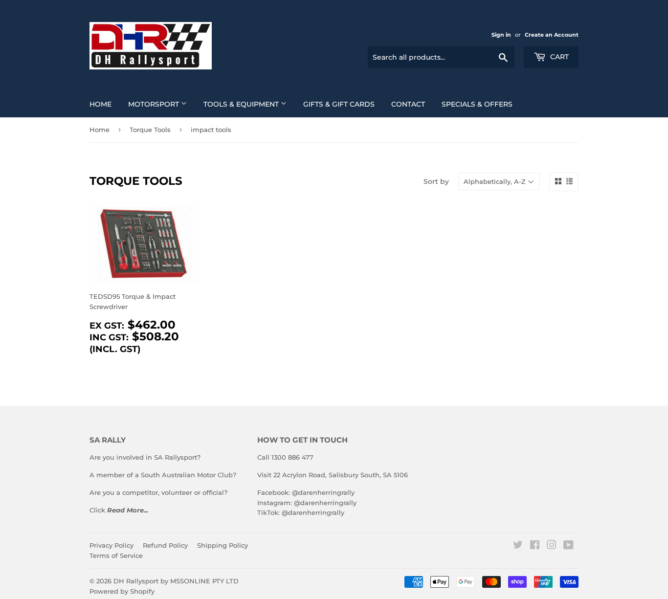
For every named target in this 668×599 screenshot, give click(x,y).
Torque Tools (150, 129)
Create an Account (552, 34)
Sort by (436, 181)
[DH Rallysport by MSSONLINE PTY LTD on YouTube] (568, 546)
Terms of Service (116, 555)
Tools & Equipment (242, 104)
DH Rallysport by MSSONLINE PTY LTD (176, 581)
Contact (408, 104)
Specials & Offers (477, 104)
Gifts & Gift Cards (339, 104)
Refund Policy (165, 545)
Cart (558, 56)
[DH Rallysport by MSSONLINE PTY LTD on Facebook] (535, 546)
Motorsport (154, 104)
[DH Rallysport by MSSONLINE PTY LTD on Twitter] (518, 546)
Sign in (501, 34)
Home (100, 104)
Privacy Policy (111, 545)
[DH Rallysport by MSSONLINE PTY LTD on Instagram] (552, 546)
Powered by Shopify (122, 591)
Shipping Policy (222, 545)
